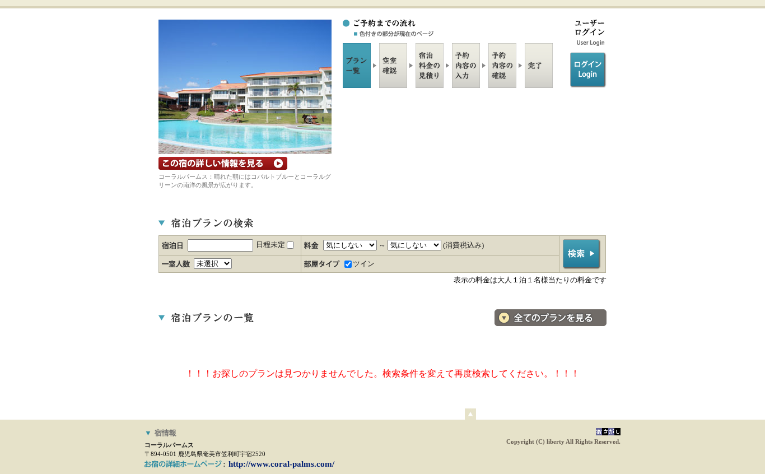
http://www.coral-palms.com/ (281, 463)
